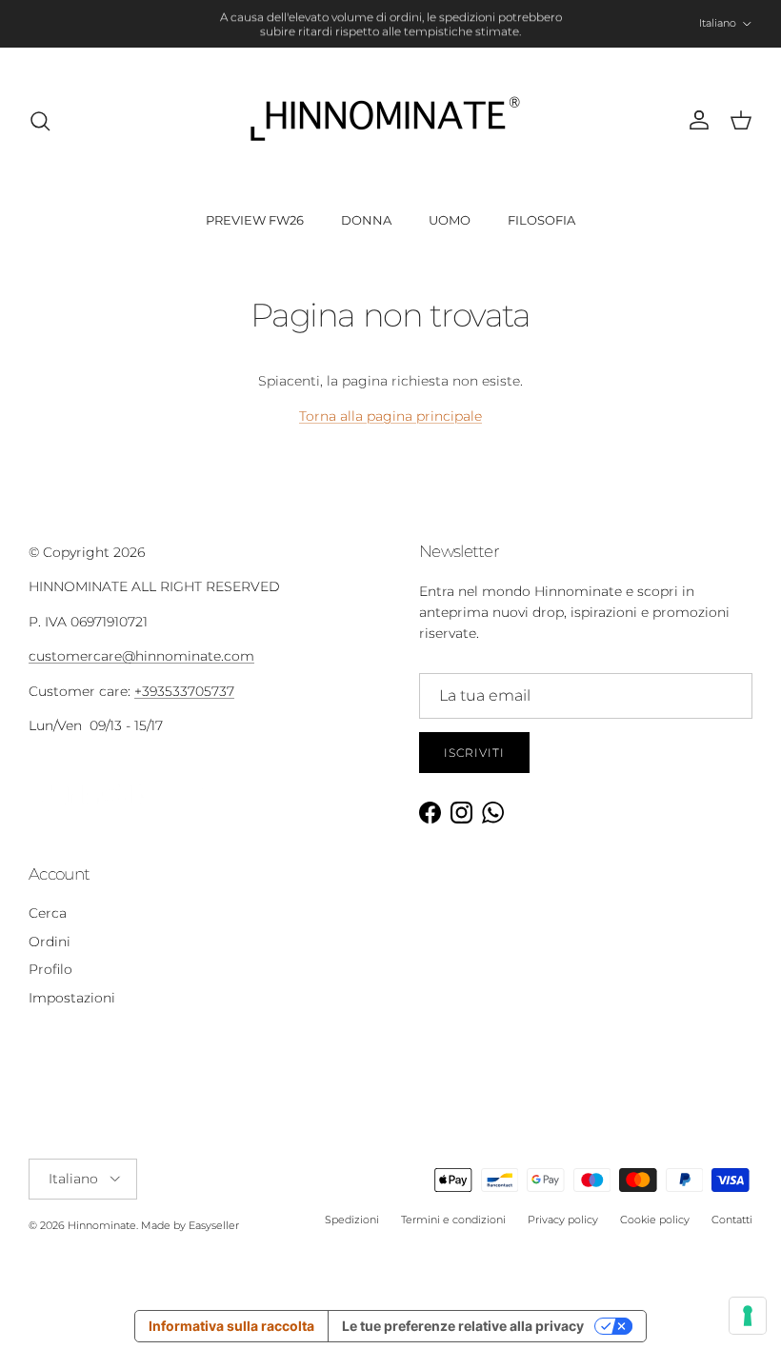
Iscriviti (474, 752)
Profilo (50, 969)
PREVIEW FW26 (255, 220)
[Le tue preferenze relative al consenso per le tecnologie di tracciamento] (748, 1316)
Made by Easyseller (190, 1225)
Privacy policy (563, 1219)
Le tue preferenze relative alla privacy (463, 1326)
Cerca (48, 913)
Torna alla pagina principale (390, 416)
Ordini (49, 941)
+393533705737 (184, 691)
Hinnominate (102, 1225)
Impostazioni (72, 997)
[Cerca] (40, 120)
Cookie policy (655, 1219)
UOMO (450, 220)
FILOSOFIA (541, 220)
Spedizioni (352, 1219)
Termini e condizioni (453, 1219)
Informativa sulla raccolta (231, 1326)
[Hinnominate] (390, 120)
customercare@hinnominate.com (141, 656)
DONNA (366, 220)
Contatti (731, 1219)
